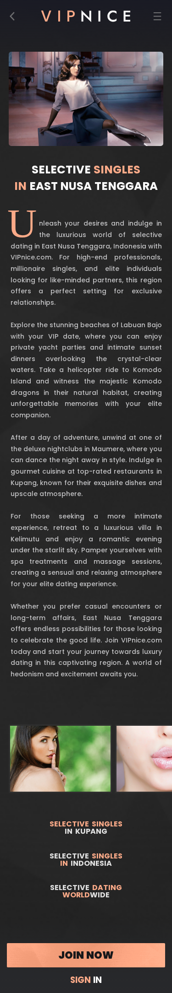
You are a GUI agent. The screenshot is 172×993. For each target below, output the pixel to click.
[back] (15, 18)
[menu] (157, 18)
